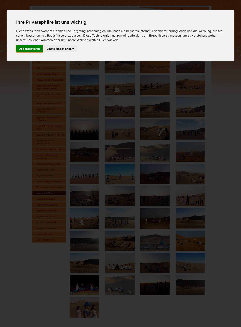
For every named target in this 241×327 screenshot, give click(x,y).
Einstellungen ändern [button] (60, 48)
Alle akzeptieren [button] (29, 48)
